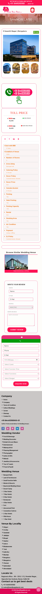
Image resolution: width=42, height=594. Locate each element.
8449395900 (11, 420)
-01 (18, 420)
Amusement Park (9, 508)
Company (6, 402)
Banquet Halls (7, 475)
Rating (11, 303)
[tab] (5, 139)
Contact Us (7, 416)
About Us (31, 3)
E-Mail (11, 295)
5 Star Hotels (7, 497)
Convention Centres (9, 511)
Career (5, 410)
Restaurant (7, 500)
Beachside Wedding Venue (12, 486)
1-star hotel (7, 519)
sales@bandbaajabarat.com (13, 587)
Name (11, 288)
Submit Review (16, 330)
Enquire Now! (21, 384)
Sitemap (6, 413)
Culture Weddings (9, 408)
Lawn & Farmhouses (10, 477)
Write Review (12, 312)
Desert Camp (7, 489)
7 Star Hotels (7, 494)
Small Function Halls (10, 480)
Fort (4, 505)
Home (5, 399)
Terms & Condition (9, 405)
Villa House (7, 516)
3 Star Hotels (7, 491)
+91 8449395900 (17, 3)
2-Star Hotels (7, 513)
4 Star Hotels (7, 502)
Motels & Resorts (9, 483)
